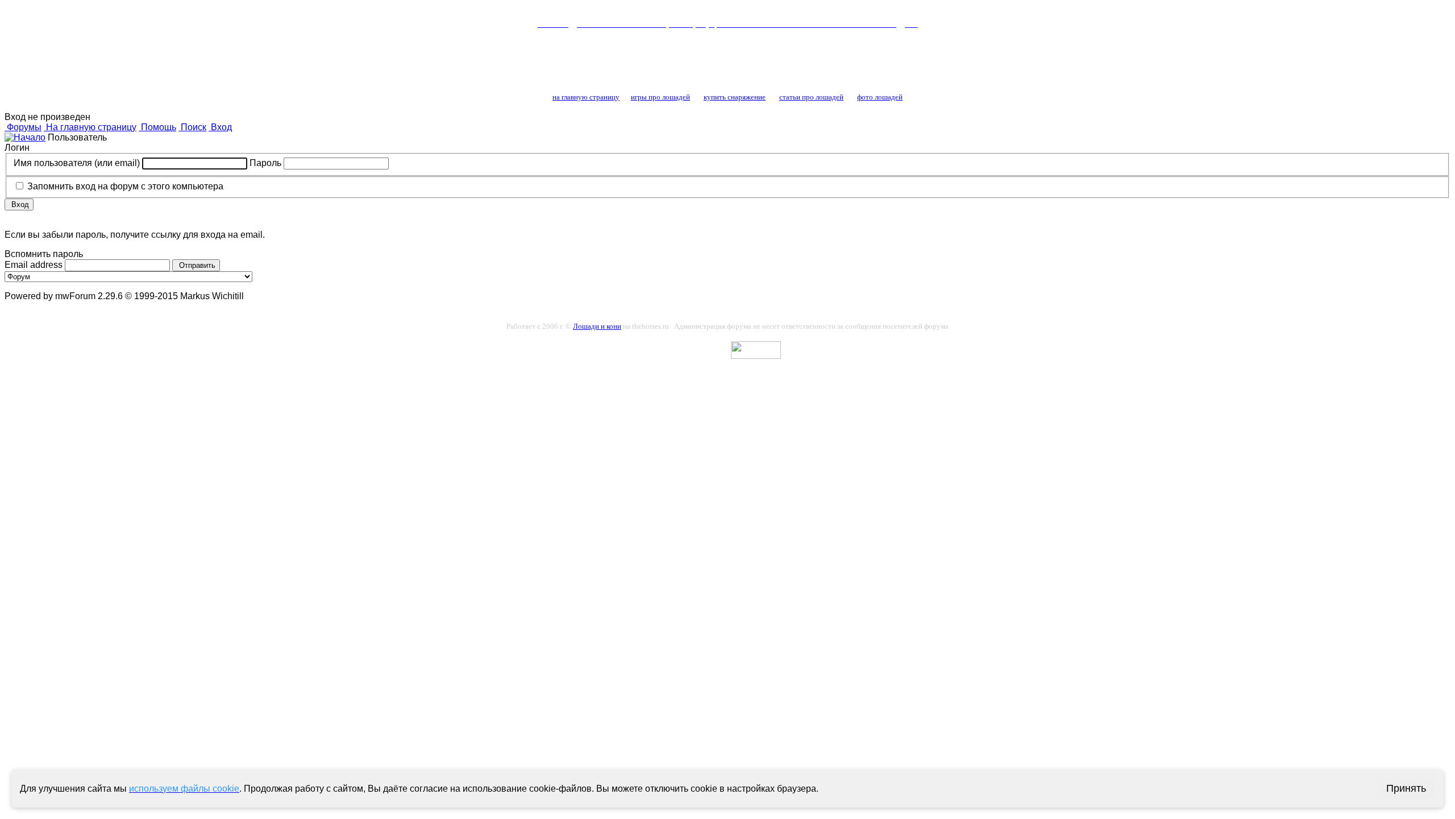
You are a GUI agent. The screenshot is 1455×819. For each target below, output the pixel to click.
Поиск (192, 127)
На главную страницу (90, 127)
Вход (220, 127)
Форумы (23, 127)
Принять (1406, 788)
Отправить (196, 265)
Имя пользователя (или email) (78, 163)
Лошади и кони (597, 326)
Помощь (157, 127)
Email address (35, 265)
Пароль (267, 163)
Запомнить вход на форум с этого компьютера (124, 186)
